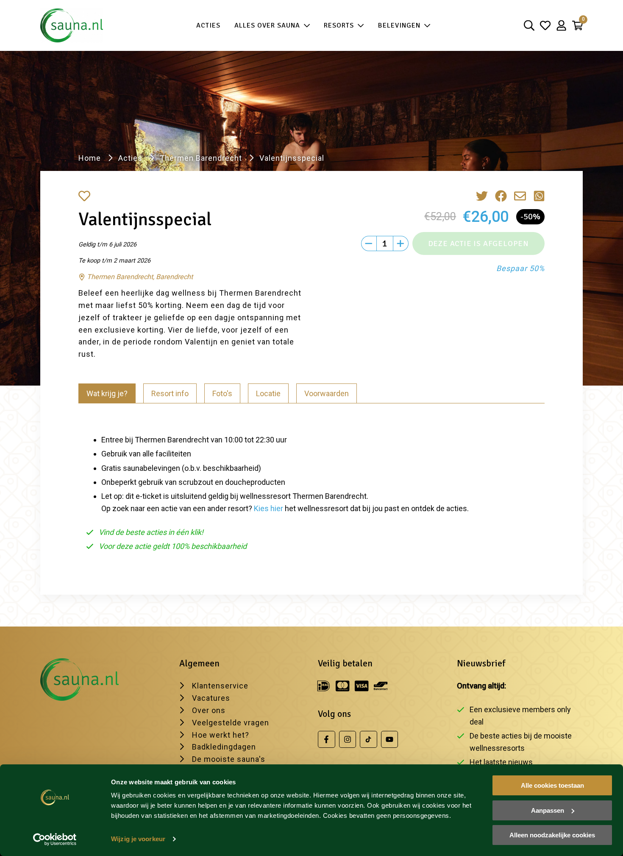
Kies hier (268, 508)
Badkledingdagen (224, 746)
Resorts (339, 25)
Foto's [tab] (222, 393)
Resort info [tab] (170, 393)
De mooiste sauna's (228, 759)
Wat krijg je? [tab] (107, 393)
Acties (208, 25)
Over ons (208, 710)
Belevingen (399, 25)
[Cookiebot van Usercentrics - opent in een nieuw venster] (55, 839)
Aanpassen (547, 810)
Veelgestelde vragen (230, 722)
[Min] (368, 243)
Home (89, 158)
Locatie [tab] (268, 393)
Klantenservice (220, 685)
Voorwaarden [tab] (326, 393)
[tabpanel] (311, 489)
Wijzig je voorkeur (138, 838)
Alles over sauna (267, 25)
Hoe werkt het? (220, 734)
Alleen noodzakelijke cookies (552, 835)
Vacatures (211, 698)
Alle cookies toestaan (552, 785)
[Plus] (401, 243)
